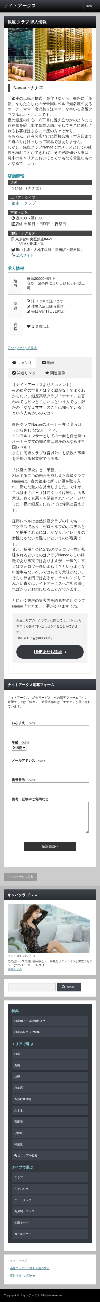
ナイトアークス (30, 1295)
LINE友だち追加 (48, 652)
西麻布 (18, 1121)
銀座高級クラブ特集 (27, 1031)
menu (89, 5)
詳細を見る (15, 968)
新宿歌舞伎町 (22, 1099)
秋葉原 (18, 1087)
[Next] (81, 54)
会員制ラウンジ (24, 1211)
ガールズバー (22, 1233)
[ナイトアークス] (24, 6)
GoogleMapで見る (22, 348)
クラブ (30, 203)
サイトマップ (18, 1260)
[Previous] (18, 54)
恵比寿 (18, 1132)
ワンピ (11, 956)
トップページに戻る (20, 876)
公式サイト (25, 255)
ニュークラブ (22, 1200)
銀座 (15, 203)
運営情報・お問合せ (22, 1275)
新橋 (17, 1065)
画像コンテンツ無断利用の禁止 (29, 1268)
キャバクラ (21, 1188)
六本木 (18, 1110)
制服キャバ (21, 1222)
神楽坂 (18, 1144)
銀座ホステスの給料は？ (29, 1020)
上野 (17, 1076)
